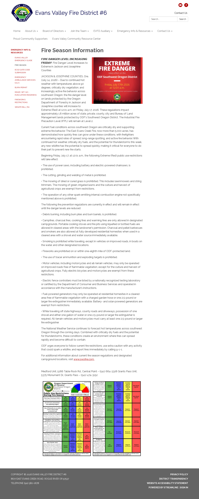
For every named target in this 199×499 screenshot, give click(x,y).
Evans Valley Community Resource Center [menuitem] (76, 38)
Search (182, 19)
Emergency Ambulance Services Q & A (25, 80)
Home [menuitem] (16, 31)
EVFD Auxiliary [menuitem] (101, 31)
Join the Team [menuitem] (79, 31)
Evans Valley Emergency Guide (23, 59)
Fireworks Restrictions (21, 100)
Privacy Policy (179, 474)
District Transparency (173, 479)
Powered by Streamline (163, 487)
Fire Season (20, 65)
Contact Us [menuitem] (163, 31)
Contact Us (180, 12)
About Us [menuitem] (30, 31)
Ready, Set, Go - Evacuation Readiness (26, 93)
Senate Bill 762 (22, 107)
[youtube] (180, 6)
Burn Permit (21, 87)
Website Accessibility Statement (167, 483)
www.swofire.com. (84, 359)
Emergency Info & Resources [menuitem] (133, 31)
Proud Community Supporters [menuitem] (30, 38)
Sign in (184, 487)
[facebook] (186, 6)
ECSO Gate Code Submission (22, 71)
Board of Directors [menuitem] (53, 31)
